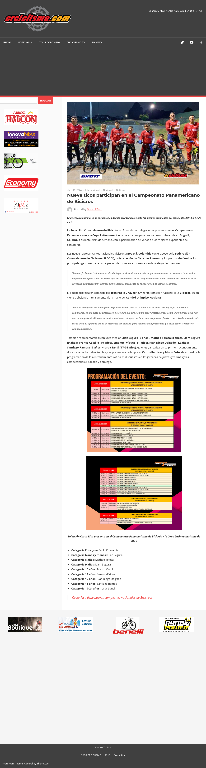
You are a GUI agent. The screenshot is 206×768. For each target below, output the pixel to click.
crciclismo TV (76, 42)
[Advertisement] (103, 71)
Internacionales (93, 190)
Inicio (7, 42)
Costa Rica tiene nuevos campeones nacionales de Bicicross (112, 597)
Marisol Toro (94, 209)
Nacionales (109, 190)
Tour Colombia (49, 42)
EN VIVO (97, 42)
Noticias (23, 42)
